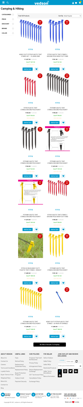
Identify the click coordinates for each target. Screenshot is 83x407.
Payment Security (21, 381)
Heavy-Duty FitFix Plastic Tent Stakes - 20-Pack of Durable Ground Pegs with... (57, 323)
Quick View (30, 34)
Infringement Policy (35, 366)
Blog (2, 388)
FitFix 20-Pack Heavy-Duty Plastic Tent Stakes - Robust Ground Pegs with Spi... (30, 270)
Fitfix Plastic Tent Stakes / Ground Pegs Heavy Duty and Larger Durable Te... (57, 56)
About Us (4, 358)
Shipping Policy (5, 378)
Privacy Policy (33, 363)
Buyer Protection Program (20, 374)
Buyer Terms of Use (7, 374)
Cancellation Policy (35, 378)
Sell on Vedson (48, 358)
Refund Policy (19, 361)
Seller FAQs (47, 364)
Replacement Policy (21, 369)
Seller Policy (47, 361)
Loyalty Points (5, 371)
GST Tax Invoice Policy (36, 375)
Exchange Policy (34, 381)
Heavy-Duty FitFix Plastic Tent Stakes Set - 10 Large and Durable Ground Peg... (30, 56)
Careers (3, 364)
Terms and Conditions (8, 368)
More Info (4, 381)
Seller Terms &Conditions (48, 372)
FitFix (30, 49)
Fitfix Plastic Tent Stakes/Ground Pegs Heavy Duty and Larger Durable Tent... (30, 109)
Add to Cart (27, 69)
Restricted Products (50, 368)
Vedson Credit (19, 378)
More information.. (49, 376)
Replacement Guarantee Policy (20, 365)
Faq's (16, 358)
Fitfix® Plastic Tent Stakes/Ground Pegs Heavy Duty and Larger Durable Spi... (57, 109)
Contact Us (4, 361)
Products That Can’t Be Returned (35, 358)
